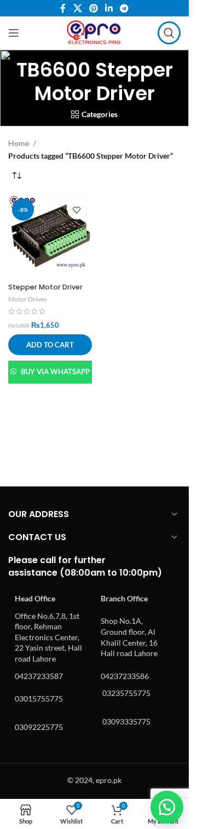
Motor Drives (27, 299)
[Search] (169, 33)
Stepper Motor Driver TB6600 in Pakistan (45, 292)
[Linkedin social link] (109, 8)
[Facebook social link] (62, 8)
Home (18, 143)
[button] (50, 344)
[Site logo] (94, 32)
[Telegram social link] (124, 8)
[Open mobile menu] (14, 33)
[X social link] (77, 8)
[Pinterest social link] (93, 8)
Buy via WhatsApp (55, 371)
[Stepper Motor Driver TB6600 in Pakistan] (50, 237)
